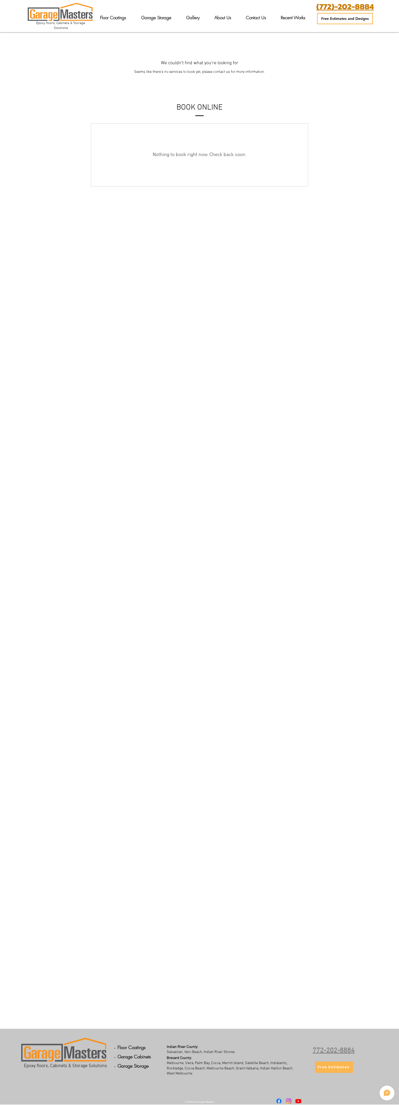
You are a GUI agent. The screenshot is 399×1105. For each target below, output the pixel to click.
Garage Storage (133, 1066)
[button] (112, 17)
